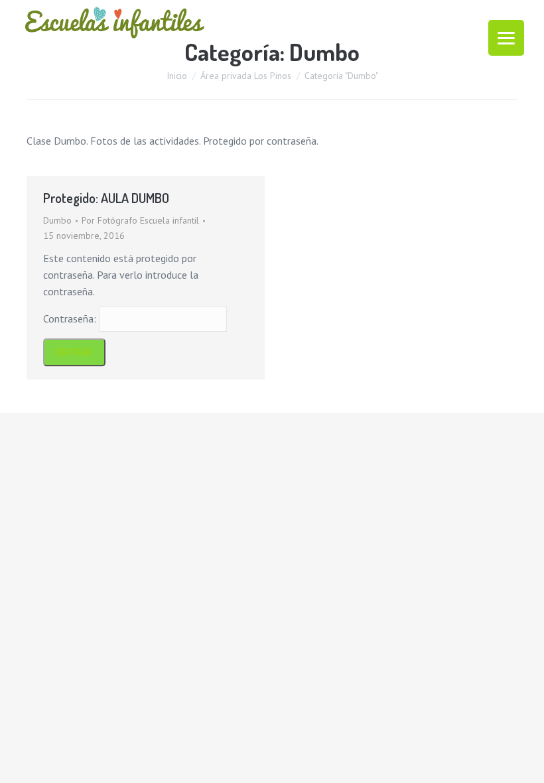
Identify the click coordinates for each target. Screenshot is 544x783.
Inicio (177, 76)
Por (140, 220)
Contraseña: (71, 318)
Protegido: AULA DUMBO (106, 197)
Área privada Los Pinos (245, 76)
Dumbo (57, 220)
